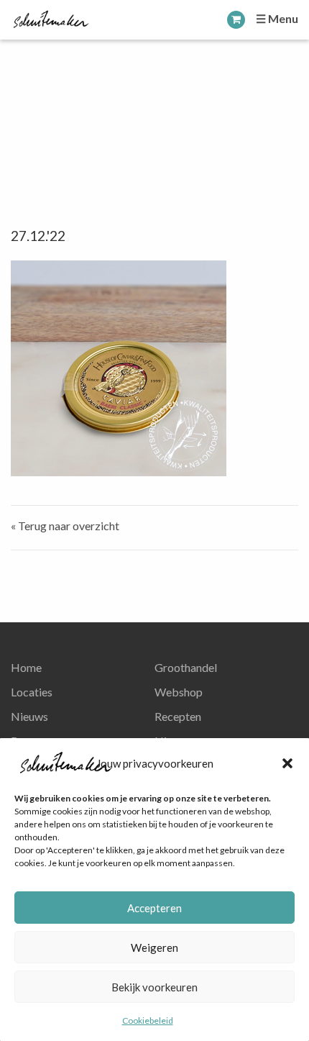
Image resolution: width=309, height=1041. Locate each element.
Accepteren (154, 907)
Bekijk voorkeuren (154, 987)
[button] (287, 763)
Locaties (31, 692)
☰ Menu (277, 18)
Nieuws (29, 716)
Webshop (178, 692)
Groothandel (185, 667)
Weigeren (154, 947)
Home (26, 667)
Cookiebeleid (147, 1020)
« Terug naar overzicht (65, 525)
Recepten (177, 716)
